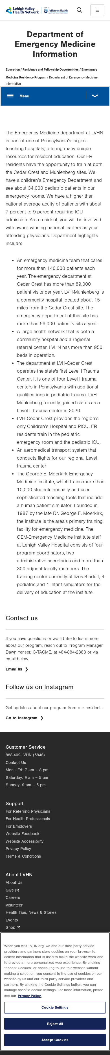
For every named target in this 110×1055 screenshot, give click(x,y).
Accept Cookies (55, 1040)
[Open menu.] (55, 96)
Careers (13, 897)
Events (12, 920)
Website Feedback (22, 833)
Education (13, 69)
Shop (13, 928)
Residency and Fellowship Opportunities (51, 69)
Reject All (55, 1024)
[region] (55, 991)
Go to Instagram (25, 718)
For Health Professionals (28, 818)
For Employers (19, 826)
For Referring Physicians (28, 811)
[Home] (37, 10)
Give (12, 891)
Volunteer (14, 905)
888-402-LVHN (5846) (25, 755)
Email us (15, 669)
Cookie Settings (55, 1007)
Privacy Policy (18, 848)
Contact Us (16, 762)
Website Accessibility (24, 841)
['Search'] (79, 10)
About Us (14, 882)
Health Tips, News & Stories (31, 912)
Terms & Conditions (23, 856)
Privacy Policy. (29, 996)
